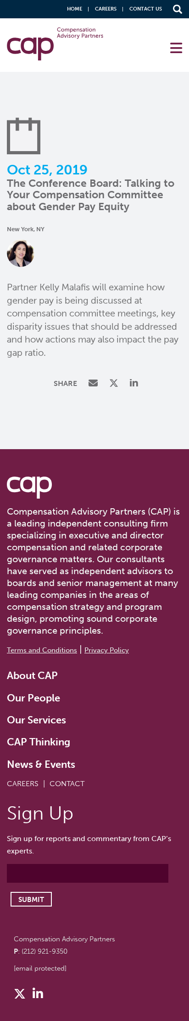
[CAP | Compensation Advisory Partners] (55, 43)
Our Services (36, 720)
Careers (106, 9)
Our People (33, 698)
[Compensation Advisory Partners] (29, 488)
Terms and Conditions (42, 650)
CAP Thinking (38, 742)
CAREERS (23, 783)
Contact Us (145, 9)
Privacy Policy (106, 650)
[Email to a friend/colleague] (94, 384)
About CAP (32, 675)
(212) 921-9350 (44, 951)
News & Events (41, 764)
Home (74, 9)
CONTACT (67, 783)
